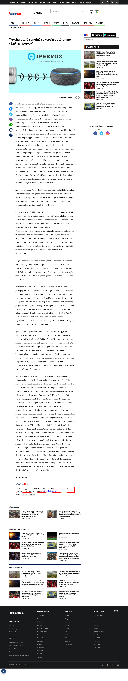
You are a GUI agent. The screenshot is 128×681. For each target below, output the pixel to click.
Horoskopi (75, 2)
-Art (72, 27)
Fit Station (40, 622)
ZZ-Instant (16, 35)
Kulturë (75, 23)
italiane (25, 494)
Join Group (63, 489)
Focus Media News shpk (16, 642)
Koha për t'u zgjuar (42, 628)
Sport (56, 23)
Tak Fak (39, 654)
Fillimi (13, 23)
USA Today (97, 647)
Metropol (87, 23)
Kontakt (88, 2)
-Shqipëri (56, 32)
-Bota (55, 27)
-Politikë (23, 32)
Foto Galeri (23, 2)
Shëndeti (61, 2)
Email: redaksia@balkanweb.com (19, 655)
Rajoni (47, 23)
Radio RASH (12, 632)
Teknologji (16, 28)
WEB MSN (97, 644)
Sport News (40, 647)
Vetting (39, 657)
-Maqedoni (46, 32)
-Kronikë (23, 27)
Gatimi (68, 2)
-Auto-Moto (14, 32)
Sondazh (42, 2)
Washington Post (99, 631)
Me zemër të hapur (42, 631)
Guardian (96, 619)
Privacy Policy (13, 649)
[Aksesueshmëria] (3, 671)
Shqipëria (24, 23)
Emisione (30, 2)
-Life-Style (85, 32)
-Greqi (45, 27)
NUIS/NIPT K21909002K (16, 645)
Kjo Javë (39, 625)
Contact (11, 652)
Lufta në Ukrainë (65, 32)
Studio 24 (40, 651)
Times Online (97, 635)
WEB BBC (96, 622)
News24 (82, 2)
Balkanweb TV (14, 2)
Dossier (55, 2)
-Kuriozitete (86, 27)
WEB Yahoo (97, 641)
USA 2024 (65, 27)
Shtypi (49, 2)
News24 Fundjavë (42, 638)
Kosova (36, 23)
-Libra (73, 32)
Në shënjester (41, 635)
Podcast (39, 644)
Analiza (99, 23)
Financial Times (98, 638)
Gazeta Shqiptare (14, 629)
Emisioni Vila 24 (41, 619)
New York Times (98, 615)
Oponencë (40, 641)
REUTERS (96, 628)
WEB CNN (97, 625)
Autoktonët (40, 615)
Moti (36, 2)
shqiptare (32, 494)
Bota (65, 23)
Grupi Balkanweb (50, 491)
